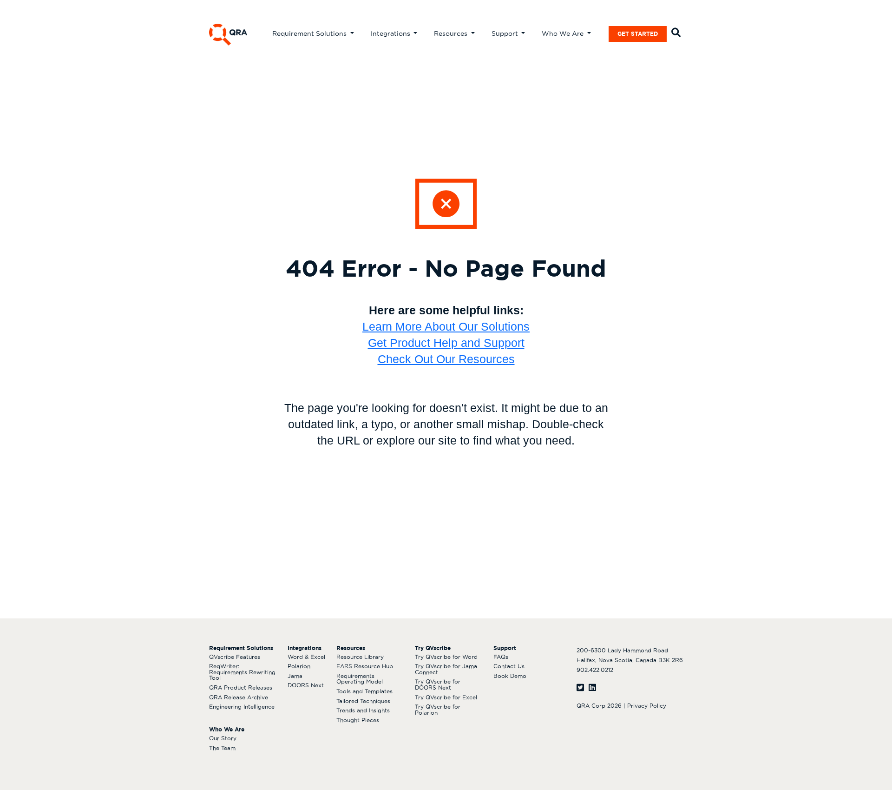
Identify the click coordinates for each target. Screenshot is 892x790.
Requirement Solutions (310, 33)
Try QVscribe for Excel (446, 697)
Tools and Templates (364, 691)
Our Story (222, 738)
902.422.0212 (595, 670)
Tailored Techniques (363, 701)
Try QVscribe (433, 648)
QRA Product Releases (240, 687)
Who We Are (563, 33)
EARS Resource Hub (364, 666)
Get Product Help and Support (446, 342)
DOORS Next (306, 685)
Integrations (391, 33)
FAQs (500, 657)
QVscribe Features (234, 657)
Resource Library (360, 657)
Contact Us (509, 666)
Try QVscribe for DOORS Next (437, 684)
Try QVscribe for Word (446, 657)
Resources (451, 33)
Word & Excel (306, 657)
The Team (222, 748)
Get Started (637, 34)
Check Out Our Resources (446, 358)
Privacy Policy (646, 706)
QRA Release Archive (238, 697)
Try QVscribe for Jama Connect (446, 669)
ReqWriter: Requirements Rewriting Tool (242, 672)
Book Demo (509, 676)
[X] (580, 687)
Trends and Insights (363, 710)
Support (506, 33)
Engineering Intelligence (242, 707)
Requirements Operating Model (359, 679)
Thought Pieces (357, 720)
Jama (295, 676)
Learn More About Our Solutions (446, 326)
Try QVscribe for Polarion (437, 710)
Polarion (299, 666)
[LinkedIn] (592, 687)
